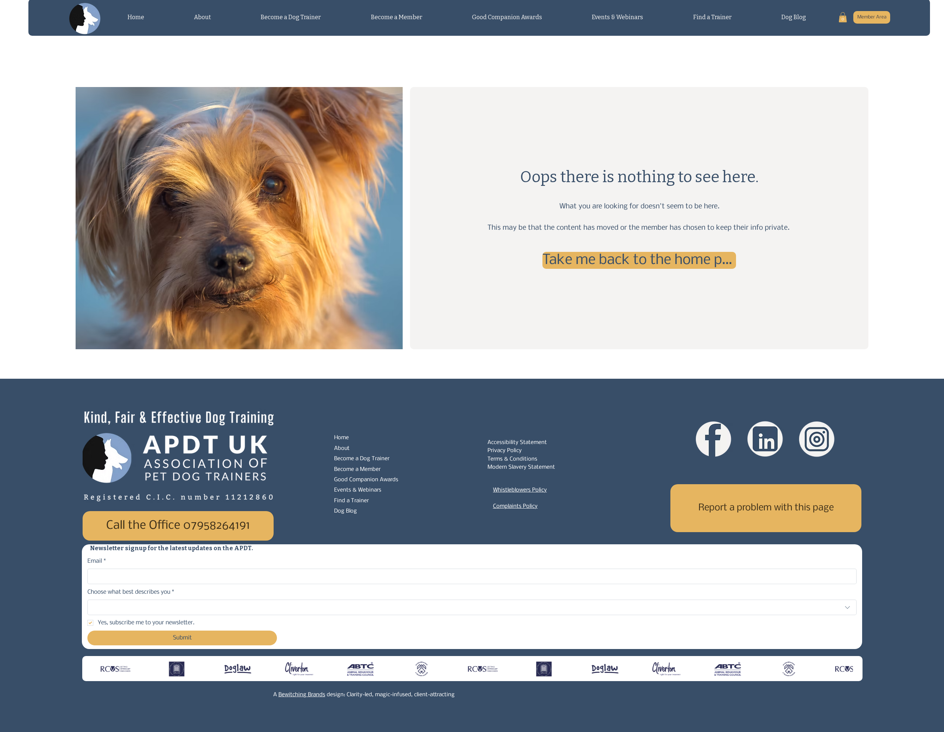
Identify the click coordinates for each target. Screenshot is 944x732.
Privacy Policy (504, 451)
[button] (843, 17)
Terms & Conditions (512, 459)
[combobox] (471, 607)
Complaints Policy (515, 506)
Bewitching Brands (301, 695)
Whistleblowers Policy (520, 490)
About (342, 448)
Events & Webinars (357, 490)
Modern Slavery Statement (521, 467)
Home (341, 438)
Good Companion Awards (366, 480)
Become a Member (357, 469)
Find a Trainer (351, 501)
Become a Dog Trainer (361, 459)
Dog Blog (345, 511)
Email (96, 561)
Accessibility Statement (517, 442)
